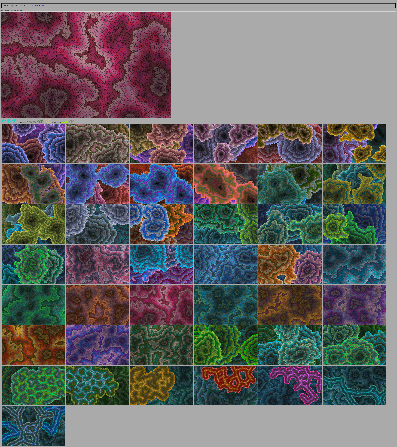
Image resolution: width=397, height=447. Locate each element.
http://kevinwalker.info (35, 5)
